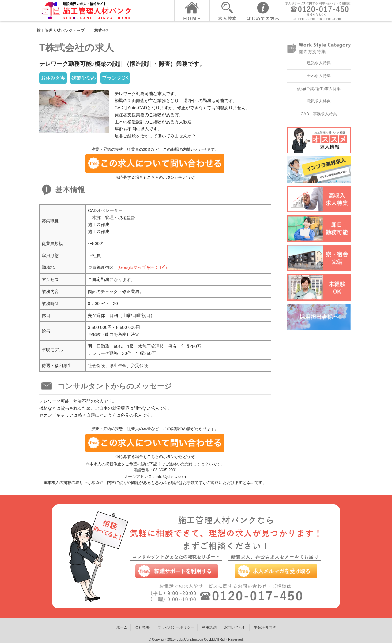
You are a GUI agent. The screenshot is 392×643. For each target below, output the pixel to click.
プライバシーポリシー (175, 627)
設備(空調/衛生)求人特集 (319, 88)
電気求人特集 (319, 101)
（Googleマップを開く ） (142, 267)
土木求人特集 (319, 75)
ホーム (121, 627)
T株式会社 (101, 30)
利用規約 (209, 627)
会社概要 (142, 627)
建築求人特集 (319, 63)
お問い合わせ (235, 627)
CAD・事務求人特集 (319, 114)
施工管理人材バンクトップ (61, 30)
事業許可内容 (265, 627)
